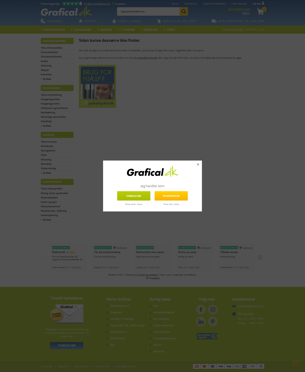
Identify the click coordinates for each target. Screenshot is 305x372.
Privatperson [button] (171, 196)
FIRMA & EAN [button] (134, 196)
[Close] (198, 164)
